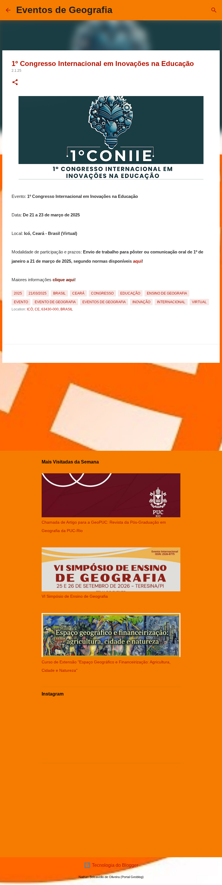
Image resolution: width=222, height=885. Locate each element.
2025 (18, 293)
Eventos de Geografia (64, 10)
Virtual (199, 302)
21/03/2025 (38, 293)
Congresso (102, 293)
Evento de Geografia (55, 302)
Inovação (141, 302)
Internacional (171, 302)
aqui (137, 261)
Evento (21, 302)
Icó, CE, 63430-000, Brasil (50, 309)
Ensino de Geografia (167, 293)
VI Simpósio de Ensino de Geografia (75, 596)
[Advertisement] (111, 405)
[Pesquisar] (120, 10)
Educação (130, 293)
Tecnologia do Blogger (114, 865)
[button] (15, 83)
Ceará (78, 293)
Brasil (59, 293)
